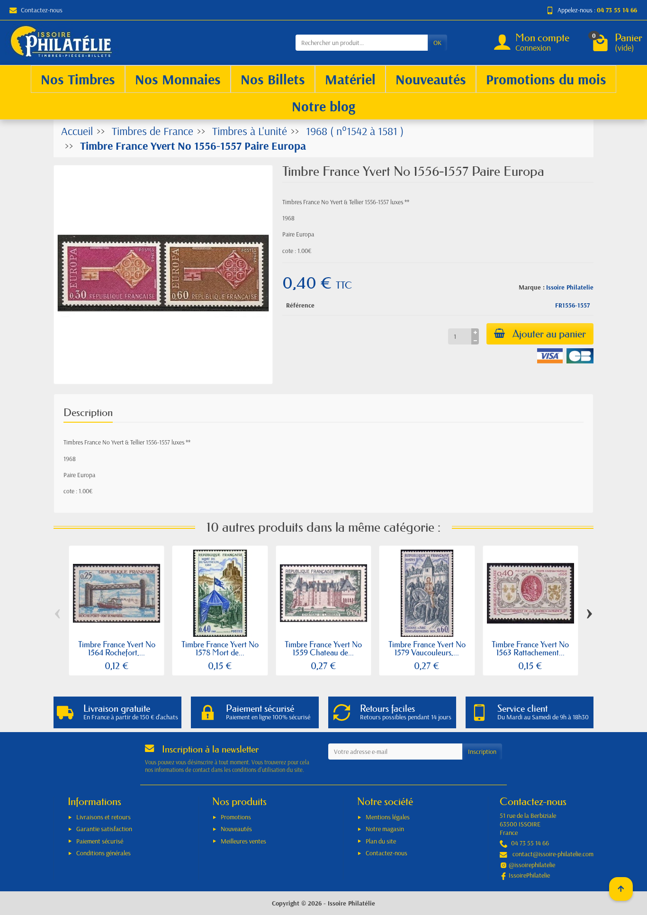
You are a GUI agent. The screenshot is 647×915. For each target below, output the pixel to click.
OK (437, 42)
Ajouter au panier (549, 333)
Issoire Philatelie (569, 287)
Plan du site (381, 841)
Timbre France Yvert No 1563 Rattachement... (530, 648)
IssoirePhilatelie (529, 875)
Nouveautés (236, 828)
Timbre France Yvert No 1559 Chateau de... (323, 648)
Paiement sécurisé (99, 841)
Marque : (532, 287)
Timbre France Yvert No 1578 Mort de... (220, 648)
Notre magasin (385, 828)
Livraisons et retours (103, 817)
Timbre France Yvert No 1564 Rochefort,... (116, 648)
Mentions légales (388, 817)
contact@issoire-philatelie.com (552, 854)
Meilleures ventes (243, 841)
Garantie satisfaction (104, 828)
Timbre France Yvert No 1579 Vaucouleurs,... (427, 648)
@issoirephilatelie (532, 865)
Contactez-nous (42, 10)
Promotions (236, 817)
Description (88, 412)
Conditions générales (103, 853)
